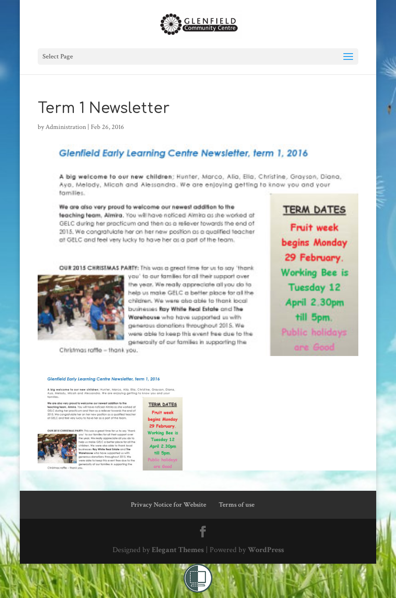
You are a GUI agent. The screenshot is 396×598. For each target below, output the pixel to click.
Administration (65, 127)
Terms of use (237, 504)
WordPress (266, 550)
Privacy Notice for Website (168, 504)
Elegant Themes (178, 550)
